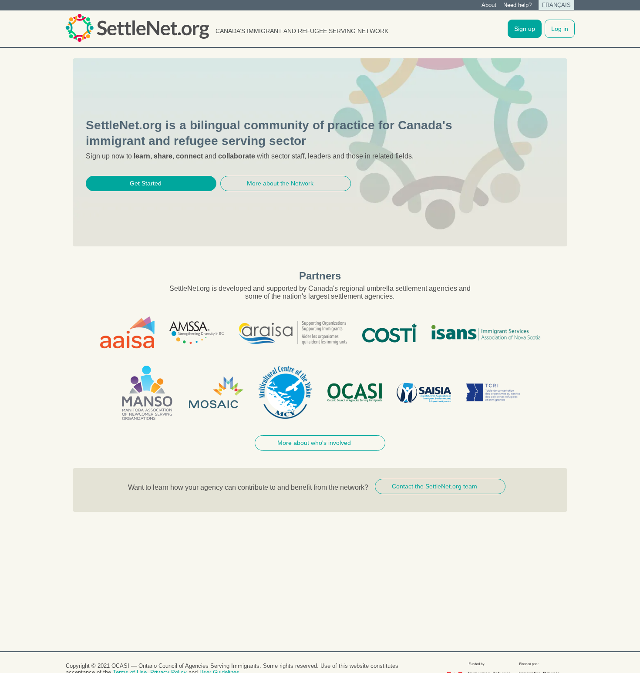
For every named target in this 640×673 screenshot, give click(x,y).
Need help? (517, 5)
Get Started (146, 183)
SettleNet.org (137, 28)
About (489, 5)
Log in (559, 28)
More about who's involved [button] (314, 442)
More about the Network (280, 183)
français (556, 5)
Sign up (524, 28)
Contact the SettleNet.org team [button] (434, 486)
